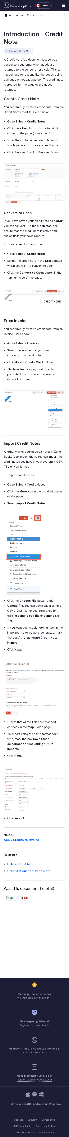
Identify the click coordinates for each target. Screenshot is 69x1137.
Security (32, 1119)
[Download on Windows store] (41, 1096)
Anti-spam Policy (45, 1126)
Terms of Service (24, 1132)
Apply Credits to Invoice (21, 840)
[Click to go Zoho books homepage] (11, 5)
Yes (11, 898)
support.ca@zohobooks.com (34, 1079)
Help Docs (25, 6)
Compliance (48, 1119)
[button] (41, 5)
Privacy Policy (46, 1132)
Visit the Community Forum (33, 997)
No (25, 898)
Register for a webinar (34, 1025)
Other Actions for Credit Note (28, 871)
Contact (18, 1119)
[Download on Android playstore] (28, 1096)
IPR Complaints (22, 1126)
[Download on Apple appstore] (34, 1096)
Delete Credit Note (20, 864)
